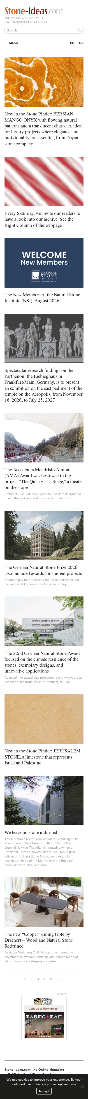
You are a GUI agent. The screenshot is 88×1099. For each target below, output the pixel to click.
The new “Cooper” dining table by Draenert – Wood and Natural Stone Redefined (39, 940)
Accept (44, 1091)
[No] (82, 1086)
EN (72, 43)
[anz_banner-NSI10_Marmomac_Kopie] (44, 1017)
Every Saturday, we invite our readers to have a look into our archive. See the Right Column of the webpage (42, 219)
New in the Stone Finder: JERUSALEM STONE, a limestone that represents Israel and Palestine (43, 756)
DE (81, 43)
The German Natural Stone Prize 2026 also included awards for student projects (43, 570)
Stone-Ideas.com (33, 11)
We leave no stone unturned (31, 832)
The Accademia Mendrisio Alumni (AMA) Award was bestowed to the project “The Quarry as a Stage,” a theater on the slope (44, 478)
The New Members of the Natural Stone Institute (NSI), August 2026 (42, 297)
